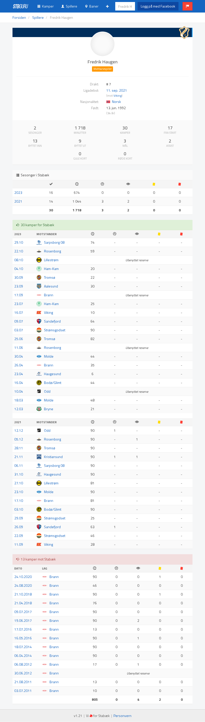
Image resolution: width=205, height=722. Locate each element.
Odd (47, 391)
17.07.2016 (23, 629)
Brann (48, 295)
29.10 (18, 242)
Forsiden (19, 17)
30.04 (18, 356)
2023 (18, 192)
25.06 (18, 338)
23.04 (18, 373)
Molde (49, 356)
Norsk (116, 101)
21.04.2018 (23, 603)
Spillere (70, 6)
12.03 (18, 408)
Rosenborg (52, 251)
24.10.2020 (23, 576)
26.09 (18, 526)
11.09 (18, 544)
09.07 (18, 321)
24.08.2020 (23, 585)
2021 (18, 201)
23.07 (18, 303)
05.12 (18, 439)
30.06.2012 (23, 673)
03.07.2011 (23, 690)
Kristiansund (53, 456)
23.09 (18, 286)
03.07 (18, 330)
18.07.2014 (23, 646)
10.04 (18, 391)
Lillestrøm (51, 259)
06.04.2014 (23, 655)
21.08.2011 (23, 681)
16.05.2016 (23, 638)
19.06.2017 (23, 620)
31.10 (18, 474)
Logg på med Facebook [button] (158, 6)
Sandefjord (52, 321)
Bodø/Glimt (52, 382)
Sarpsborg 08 (54, 242)
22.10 (18, 251)
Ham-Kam (51, 268)
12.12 (18, 430)
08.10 (18, 259)
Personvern (123, 715)
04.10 (18, 268)
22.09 (18, 535)
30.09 (18, 277)
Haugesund (52, 373)
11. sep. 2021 (116, 90)
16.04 (18, 382)
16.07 (18, 312)
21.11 (18, 456)
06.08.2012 (23, 664)
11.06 (18, 347)
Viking (118, 95)
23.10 (18, 491)
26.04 (18, 365)
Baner (93, 6)
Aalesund (51, 286)
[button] (187, 6)
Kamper (47, 6)
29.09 (18, 518)
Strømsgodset (54, 330)
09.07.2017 (23, 611)
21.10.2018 (23, 594)
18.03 (18, 400)
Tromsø (49, 277)
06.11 (18, 465)
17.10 (18, 500)
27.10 (18, 483)
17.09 (18, 295)
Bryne (48, 408)
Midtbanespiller (103, 69)
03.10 (18, 509)
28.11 (18, 448)
